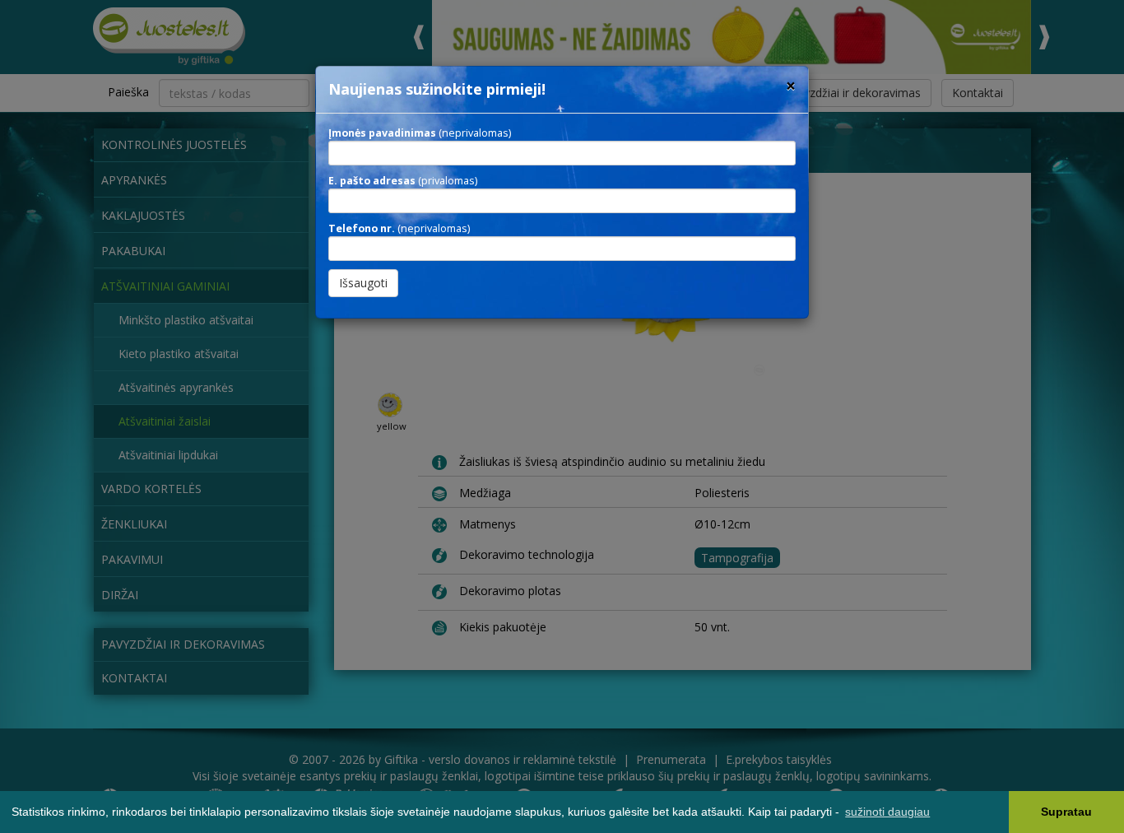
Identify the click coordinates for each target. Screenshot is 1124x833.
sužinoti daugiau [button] (887, 811)
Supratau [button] (1066, 811)
